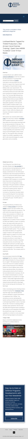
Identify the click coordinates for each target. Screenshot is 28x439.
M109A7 (22, 118)
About (10, 429)
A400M (4, 208)
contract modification (8, 76)
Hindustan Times (19, 291)
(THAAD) (16, 80)
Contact (15, 429)
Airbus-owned (11, 206)
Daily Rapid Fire (7, 34)
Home (6, 429)
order (4, 118)
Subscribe (21, 429)
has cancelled (18, 166)
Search (16, 20)
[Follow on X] (14, 432)
